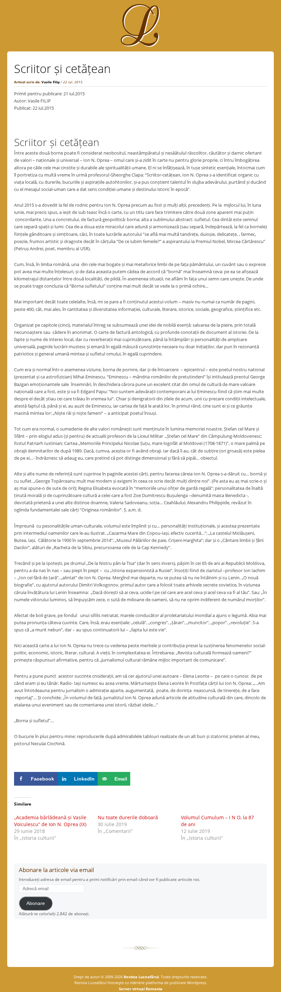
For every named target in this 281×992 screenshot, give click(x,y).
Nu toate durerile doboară (128, 817)
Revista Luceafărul (141, 976)
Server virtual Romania (140, 988)
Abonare (35, 903)
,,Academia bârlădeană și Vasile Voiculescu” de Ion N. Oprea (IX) (50, 820)
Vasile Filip (50, 82)
